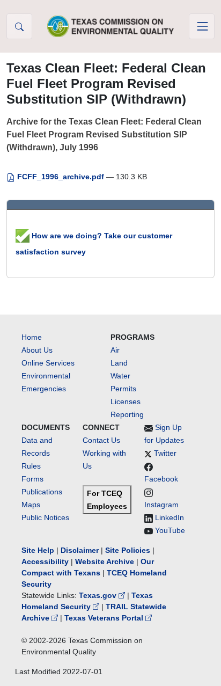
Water (120, 375)
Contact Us (101, 440)
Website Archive (104, 561)
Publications (41, 491)
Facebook (161, 479)
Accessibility (46, 561)
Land (119, 363)
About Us (37, 350)
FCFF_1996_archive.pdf (60, 176)
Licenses (125, 401)
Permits (123, 388)
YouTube (170, 530)
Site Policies (127, 550)
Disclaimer (80, 550)
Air (115, 350)
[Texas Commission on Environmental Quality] (110, 26)
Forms (32, 479)
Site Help (37, 550)
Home (31, 337)
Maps (30, 504)
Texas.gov (99, 595)
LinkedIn (169, 517)
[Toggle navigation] (202, 26)
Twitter (165, 453)
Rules (31, 466)
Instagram (161, 504)
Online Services (48, 363)
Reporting (127, 414)
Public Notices (45, 517)
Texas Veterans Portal (104, 618)
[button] (19, 26)
